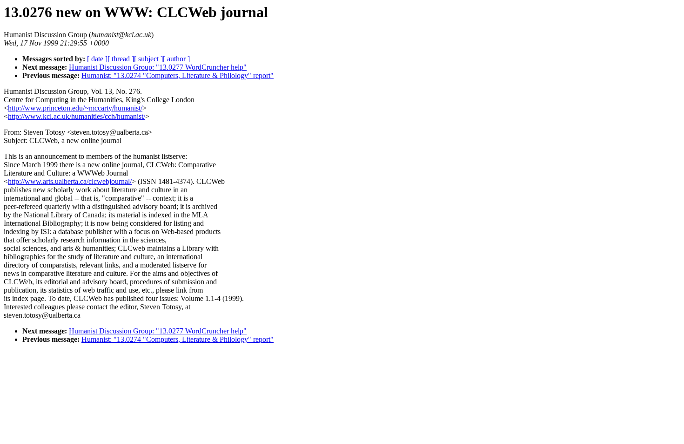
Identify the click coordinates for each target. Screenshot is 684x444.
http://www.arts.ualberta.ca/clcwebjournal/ (70, 181)
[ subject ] (148, 59)
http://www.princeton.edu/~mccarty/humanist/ (75, 108)
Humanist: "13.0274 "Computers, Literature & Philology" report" (177, 75)
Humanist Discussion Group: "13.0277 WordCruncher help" (158, 67)
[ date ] (97, 59)
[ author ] (176, 59)
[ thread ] (120, 59)
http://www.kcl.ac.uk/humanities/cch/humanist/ (76, 116)
